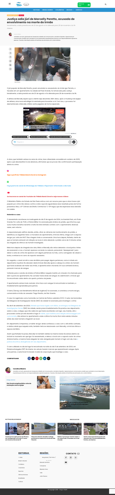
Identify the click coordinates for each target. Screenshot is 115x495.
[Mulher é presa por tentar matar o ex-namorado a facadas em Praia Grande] (70, 429)
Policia (21, 15)
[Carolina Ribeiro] (10, 37)
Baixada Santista (12, 15)
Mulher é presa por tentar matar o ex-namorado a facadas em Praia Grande (69, 438)
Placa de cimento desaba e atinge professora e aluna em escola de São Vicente (43, 438)
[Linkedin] (10, 65)
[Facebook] (10, 49)
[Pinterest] (10, 57)
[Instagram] (71, 458)
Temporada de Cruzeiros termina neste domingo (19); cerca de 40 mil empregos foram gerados (74, 404)
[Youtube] (66, 462)
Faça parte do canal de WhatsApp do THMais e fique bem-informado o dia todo (39, 186)
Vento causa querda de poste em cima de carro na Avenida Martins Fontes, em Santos (94, 438)
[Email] (10, 69)
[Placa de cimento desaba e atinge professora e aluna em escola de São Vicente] (43, 429)
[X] (10, 53)
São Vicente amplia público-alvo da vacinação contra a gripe (19, 384)
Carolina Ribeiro (17, 34)
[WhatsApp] (10, 61)
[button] (106, 4)
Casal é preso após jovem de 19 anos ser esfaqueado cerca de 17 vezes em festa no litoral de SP (17, 438)
